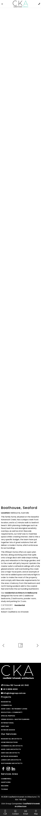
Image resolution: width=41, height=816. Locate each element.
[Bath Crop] (20, 192)
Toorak (4, 789)
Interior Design (8, 730)
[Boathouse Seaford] (20, 23)
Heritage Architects (10, 753)
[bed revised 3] (20, 267)
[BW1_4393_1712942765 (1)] (20, 365)
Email (25, 814)
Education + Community (11, 712)
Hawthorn (6, 782)
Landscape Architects (11, 760)
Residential (20, 605)
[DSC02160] (20, 433)
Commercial (6, 705)
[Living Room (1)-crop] (20, 78)
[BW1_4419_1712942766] (20, 329)
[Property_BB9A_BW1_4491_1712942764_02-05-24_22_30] (20, 133)
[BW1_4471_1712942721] (20, 231)
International (7, 723)
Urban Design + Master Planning (15, 719)
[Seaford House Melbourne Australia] (20, 392)
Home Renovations (9, 742)
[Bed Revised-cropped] (20, 161)
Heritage (5, 726)
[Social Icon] (3, 768)
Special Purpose (8, 716)
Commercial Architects (12, 746)
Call (5, 814)
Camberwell (6, 779)
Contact (15, 814)
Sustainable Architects (11, 763)
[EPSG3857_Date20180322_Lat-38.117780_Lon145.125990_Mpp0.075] (20, 484)
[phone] (39, 4)
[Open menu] (3, 4)
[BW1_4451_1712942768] (20, 294)
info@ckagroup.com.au (14, 693)
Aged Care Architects (11, 749)
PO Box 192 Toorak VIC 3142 (16, 685)
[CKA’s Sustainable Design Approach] (20, 50)
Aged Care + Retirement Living (14, 709)
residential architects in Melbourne (21, 593)
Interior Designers (9, 756)
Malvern (4, 786)
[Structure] (20, 417)
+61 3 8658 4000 (10, 689)
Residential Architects (11, 739)
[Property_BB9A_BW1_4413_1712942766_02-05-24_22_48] (20, 106)
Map (36, 814)
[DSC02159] (20, 453)
